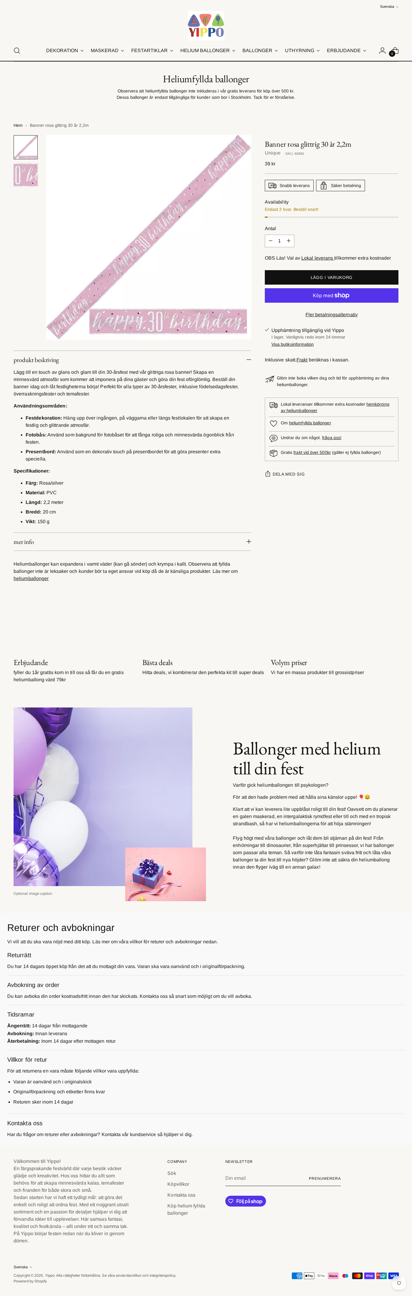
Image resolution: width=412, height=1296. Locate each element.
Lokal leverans (317, 258)
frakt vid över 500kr (312, 452)
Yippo (50, 1275)
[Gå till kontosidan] (382, 51)
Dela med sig (289, 474)
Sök (171, 1173)
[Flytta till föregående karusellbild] (379, 625)
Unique (272, 152)
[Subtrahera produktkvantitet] (270, 241)
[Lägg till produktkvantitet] (288, 241)
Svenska (387, 7)
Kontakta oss (181, 1195)
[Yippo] (206, 25)
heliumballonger (31, 578)
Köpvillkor (178, 1184)
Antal (270, 228)
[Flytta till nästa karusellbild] (393, 625)
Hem (18, 125)
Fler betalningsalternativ (332, 314)
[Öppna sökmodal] (17, 51)
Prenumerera (325, 1178)
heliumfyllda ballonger (310, 422)
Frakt (301, 359)
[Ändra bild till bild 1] (26, 147)
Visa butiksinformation (292, 344)
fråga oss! (331, 437)
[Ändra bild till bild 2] (26, 175)
